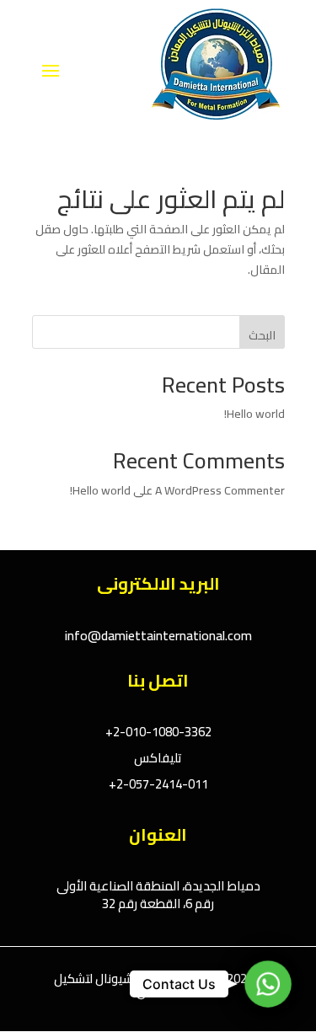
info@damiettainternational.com (158, 635)
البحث (262, 335)
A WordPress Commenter (220, 490)
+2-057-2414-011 (158, 784)
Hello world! (254, 414)
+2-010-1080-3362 (158, 731)
